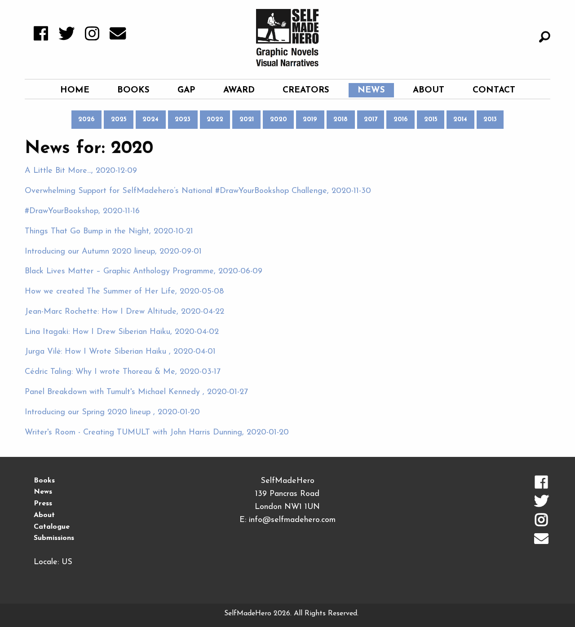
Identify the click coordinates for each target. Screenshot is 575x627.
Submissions (54, 538)
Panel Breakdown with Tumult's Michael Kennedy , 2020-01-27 (136, 392)
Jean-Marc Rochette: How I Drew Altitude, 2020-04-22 (124, 312)
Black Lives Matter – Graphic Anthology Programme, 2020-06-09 (143, 271)
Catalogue (52, 527)
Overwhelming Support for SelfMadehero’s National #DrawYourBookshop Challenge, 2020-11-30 (198, 191)
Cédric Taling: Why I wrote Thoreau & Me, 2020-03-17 (123, 372)
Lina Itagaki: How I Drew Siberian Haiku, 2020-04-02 (122, 332)
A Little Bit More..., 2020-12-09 (81, 171)
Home (74, 90)
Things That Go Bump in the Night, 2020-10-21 (109, 232)
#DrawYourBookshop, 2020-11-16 (82, 211)
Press (43, 503)
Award (239, 90)
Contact (494, 90)
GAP (186, 90)
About (428, 90)
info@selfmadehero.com (292, 520)
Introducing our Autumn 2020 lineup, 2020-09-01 (113, 252)
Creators (306, 90)
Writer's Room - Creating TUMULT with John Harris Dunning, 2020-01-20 (157, 433)
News (371, 90)
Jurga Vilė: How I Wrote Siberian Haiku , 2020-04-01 (120, 352)
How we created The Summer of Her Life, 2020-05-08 (124, 292)
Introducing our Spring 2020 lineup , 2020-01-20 (112, 412)
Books (133, 90)
